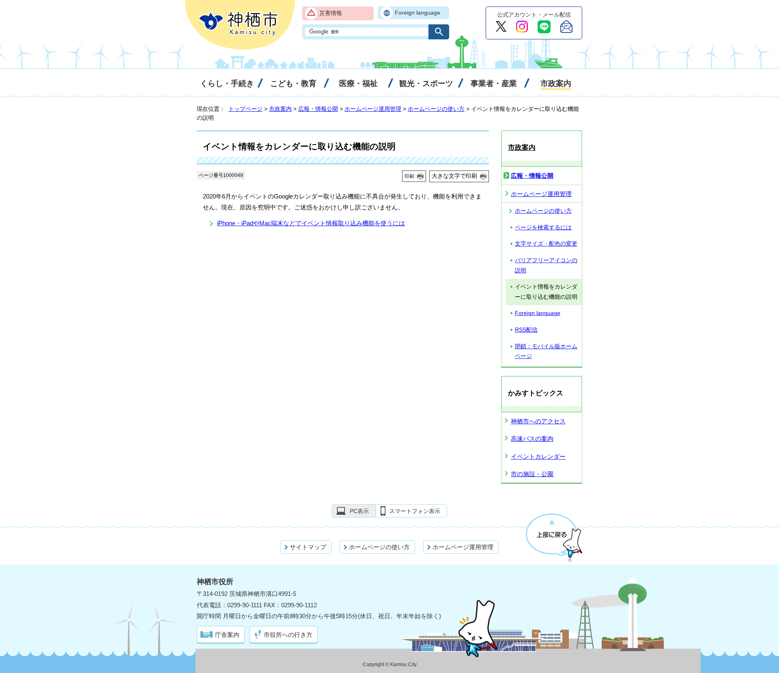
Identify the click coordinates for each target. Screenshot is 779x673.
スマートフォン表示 (414, 511)
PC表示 (359, 511)
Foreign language (417, 13)
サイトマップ (308, 547)
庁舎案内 (227, 634)
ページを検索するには (543, 227)
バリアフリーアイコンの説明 (546, 265)
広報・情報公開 (318, 109)
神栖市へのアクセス (538, 421)
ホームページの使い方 (436, 109)
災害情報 (330, 13)
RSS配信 (526, 330)
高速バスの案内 (532, 438)
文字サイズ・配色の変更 (546, 244)
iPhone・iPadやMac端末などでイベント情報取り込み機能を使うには (311, 223)
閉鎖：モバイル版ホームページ (546, 351)
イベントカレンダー (538, 456)
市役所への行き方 (288, 634)
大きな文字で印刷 (454, 176)
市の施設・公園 (532, 473)
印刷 (409, 176)
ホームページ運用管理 (372, 109)
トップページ (245, 109)
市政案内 (280, 109)
